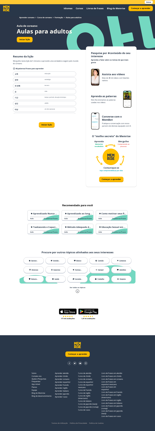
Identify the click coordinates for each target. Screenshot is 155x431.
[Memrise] (6, 8)
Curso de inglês (84, 393)
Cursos (79, 8)
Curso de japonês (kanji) (87, 404)
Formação (59, 17)
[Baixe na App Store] (68, 311)
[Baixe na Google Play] (88, 311)
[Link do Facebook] (69, 363)
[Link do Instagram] (85, 363)
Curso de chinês (84, 376)
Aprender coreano (26, 17)
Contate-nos (37, 376)
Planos (34, 387)
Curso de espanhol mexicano (85, 386)
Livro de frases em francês (111, 392)
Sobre (34, 373)
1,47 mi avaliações (88, 319)
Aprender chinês (61, 376)
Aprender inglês (61, 388)
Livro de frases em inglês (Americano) (111, 396)
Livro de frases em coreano (112, 379)
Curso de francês (85, 390)
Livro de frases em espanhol (108, 388)
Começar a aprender (140, 8)
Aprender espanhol (62, 382)
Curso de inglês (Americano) (84, 397)
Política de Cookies (96, 423)
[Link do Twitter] (74, 363)
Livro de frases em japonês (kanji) (112, 412)
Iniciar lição (24, 39)
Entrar (148, 2)
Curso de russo (84, 410)
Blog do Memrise (116, 8)
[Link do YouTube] (80, 363)
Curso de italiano (85, 401)
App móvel (36, 384)
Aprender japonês (62, 394)
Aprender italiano (62, 391)
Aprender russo (61, 397)
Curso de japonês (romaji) (88, 407)
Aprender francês (62, 385)
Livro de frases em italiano (111, 403)
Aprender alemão (62, 373)
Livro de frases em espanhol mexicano (109, 383)
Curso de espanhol (85, 382)
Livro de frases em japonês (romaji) (112, 407)
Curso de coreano (44, 17)
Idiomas (68, 8)
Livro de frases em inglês (111, 400)
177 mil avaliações (68, 319)
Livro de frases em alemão (111, 373)
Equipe (34, 390)
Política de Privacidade (78, 423)
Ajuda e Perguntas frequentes (39, 380)
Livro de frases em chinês (111, 376)
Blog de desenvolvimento (42, 396)
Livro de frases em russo (111, 416)
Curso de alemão (84, 373)
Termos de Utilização (59, 423)
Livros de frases (95, 8)
